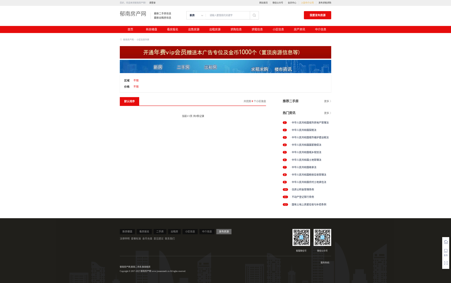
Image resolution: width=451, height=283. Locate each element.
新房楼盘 (151, 29)
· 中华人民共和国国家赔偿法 (305, 145)
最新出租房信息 (162, 18)
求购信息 (236, 29)
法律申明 (125, 238)
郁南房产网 (133, 14)
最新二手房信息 (162, 13)
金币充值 (147, 238)
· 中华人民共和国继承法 (303, 167)
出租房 (174, 231)
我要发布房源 (318, 15)
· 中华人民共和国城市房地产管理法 (309, 122)
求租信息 (257, 29)
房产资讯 (299, 29)
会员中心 (292, 3)
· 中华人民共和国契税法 (303, 130)
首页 (130, 29)
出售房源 (193, 29)
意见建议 (158, 238)
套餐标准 (136, 238)
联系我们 (170, 238)
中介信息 (320, 29)
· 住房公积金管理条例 (302, 189)
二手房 (160, 231)
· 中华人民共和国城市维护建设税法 (309, 137)
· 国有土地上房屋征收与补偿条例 (308, 204)
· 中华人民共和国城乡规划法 (305, 152)
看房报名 (172, 29)
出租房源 (215, 29)
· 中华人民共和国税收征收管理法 (308, 174)
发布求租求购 (325, 3)
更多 (326, 101)
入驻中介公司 (307, 3)
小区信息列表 (143, 39)
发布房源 (224, 231)
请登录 (152, 3)
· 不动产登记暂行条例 (302, 197)
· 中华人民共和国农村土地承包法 (308, 182)
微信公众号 (278, 3)
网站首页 (263, 3)
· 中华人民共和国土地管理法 (305, 160)
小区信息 (278, 29)
